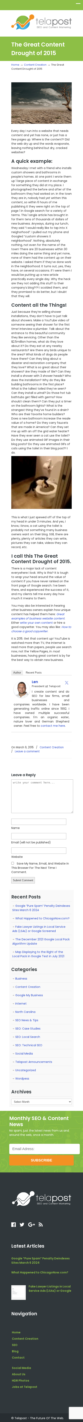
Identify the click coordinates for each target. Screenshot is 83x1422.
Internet (21, 1004)
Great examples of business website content (37, 616)
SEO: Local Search (27, 1037)
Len (35, 681)
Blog (15, 1351)
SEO (15, 1345)
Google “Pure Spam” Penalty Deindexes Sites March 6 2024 (41, 908)
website (17, 857)
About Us (18, 1374)
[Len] (22, 697)
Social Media (24, 1054)
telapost (41, 21)
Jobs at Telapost (24, 1387)
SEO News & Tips (26, 1020)
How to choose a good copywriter (41, 629)
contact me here (53, 726)
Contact (18, 1358)
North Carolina (25, 1012)
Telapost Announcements (33, 1062)
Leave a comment (27, 751)
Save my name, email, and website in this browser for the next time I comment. (40, 867)
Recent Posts (34, 672)
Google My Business (29, 995)
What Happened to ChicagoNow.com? (42, 918)
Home (15, 64)
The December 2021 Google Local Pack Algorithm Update (41, 941)
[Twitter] (66, 682)
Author (17, 672)
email (31, 842)
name (15, 828)
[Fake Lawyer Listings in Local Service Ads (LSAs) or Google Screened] (18, 1292)
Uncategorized (25, 1070)
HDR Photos (20, 1381)
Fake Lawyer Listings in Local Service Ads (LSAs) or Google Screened (38, 929)
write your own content (36, 623)
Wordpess (22, 1079)
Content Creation (35, 64)
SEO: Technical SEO (28, 1045)
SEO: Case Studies (27, 1029)
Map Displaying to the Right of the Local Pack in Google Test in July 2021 (38, 954)
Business (21, 979)
